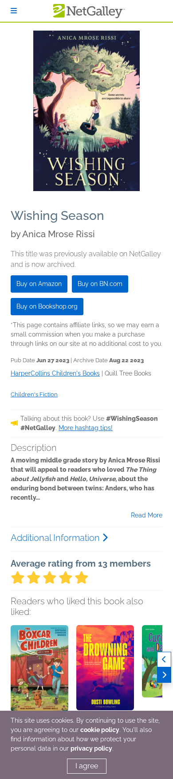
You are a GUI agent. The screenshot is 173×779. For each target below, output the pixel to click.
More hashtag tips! (86, 427)
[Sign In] (13, 10)
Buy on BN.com (100, 283)
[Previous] (164, 659)
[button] (39, 671)
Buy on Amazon (39, 283)
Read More (146, 515)
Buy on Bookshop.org (47, 306)
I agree (86, 766)
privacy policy (91, 748)
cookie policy (99, 729)
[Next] (164, 675)
